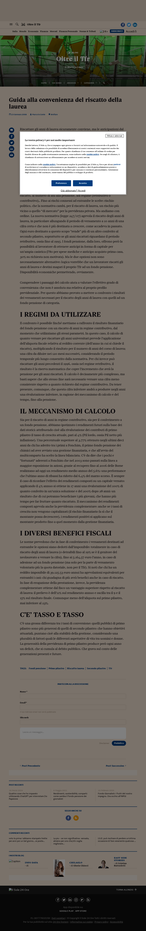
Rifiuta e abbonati (114, 136)
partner (117, 164)
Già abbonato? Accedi (73, 190)
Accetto (83, 183)
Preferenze (61, 183)
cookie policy (93, 154)
